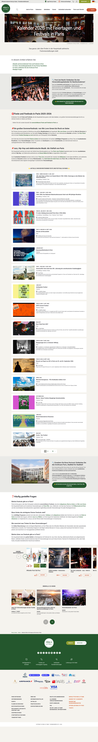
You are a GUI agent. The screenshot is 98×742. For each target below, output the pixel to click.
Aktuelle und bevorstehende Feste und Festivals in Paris (28, 64)
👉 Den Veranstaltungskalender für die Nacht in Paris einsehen (69, 102)
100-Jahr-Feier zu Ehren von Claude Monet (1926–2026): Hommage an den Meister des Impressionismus (60, 176)
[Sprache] (94, 1)
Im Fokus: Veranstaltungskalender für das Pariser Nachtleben (30, 66)
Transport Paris (16, 717)
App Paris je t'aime (51, 1)
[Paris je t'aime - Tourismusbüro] (6, 8)
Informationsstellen (37, 699)
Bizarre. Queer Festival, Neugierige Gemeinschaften (50, 398)
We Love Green (62, 131)
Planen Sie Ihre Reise (17, 704)
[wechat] (52, 653)
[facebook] (38, 653)
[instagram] (41, 653)
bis (51, 158)
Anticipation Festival (41, 287)
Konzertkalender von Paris (69, 607)
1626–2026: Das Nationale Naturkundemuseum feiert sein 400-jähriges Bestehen (58, 194)
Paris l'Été (46, 506)
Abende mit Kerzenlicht (42, 231)
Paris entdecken (16, 696)
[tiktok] (46, 653)
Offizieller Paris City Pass (33, 570)
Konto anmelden (54, 703)
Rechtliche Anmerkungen (57, 696)
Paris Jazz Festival (58, 151)
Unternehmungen (16, 699)
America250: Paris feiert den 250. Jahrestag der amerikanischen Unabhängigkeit (58, 268)
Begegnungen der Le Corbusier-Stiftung (47, 342)
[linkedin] (44, 653)
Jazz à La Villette (37, 517)
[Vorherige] (18, 556)
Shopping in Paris (16, 712)
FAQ (51, 705)
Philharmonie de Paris (80, 506)
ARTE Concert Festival (42, 305)
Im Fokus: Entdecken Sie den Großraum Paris (25, 67)
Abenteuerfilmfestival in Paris (44, 250)
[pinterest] (49, 653)
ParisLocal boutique (66, 1)
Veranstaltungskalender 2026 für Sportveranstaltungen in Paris (46, 608)
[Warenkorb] (73, 2)
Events (19, 632)
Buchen (43, 575)
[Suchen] (17, 10)
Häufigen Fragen (17, 69)
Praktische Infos (36, 704)
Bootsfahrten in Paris (17, 706)
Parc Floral (83, 133)
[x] (60, 653)
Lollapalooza (62, 504)
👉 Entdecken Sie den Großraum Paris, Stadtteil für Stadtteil (69, 485)
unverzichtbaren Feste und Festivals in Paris (44, 122)
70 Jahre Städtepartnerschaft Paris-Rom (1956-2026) (51, 213)
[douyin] (54, 653)
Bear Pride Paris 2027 (42, 324)
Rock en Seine (34, 139)
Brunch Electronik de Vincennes (45, 416)
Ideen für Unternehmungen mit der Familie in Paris (23, 608)
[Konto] (77, 2)
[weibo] (57, 653)
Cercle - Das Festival (41, 435)
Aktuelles (34, 701)
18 (52, 451)
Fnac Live (41, 157)
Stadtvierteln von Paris (18, 715)
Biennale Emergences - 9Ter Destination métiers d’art (51, 379)
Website (70, 643)
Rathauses (63, 157)
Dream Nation (43, 153)
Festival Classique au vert (26, 135)
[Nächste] (25, 556)
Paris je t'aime (14, 632)
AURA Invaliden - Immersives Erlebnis (57, 571)
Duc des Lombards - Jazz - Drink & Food (80, 571)
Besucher (80, 643)
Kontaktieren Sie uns (37, 706)
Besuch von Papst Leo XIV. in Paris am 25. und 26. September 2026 (54, 361)
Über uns (33, 696)
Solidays (48, 515)
